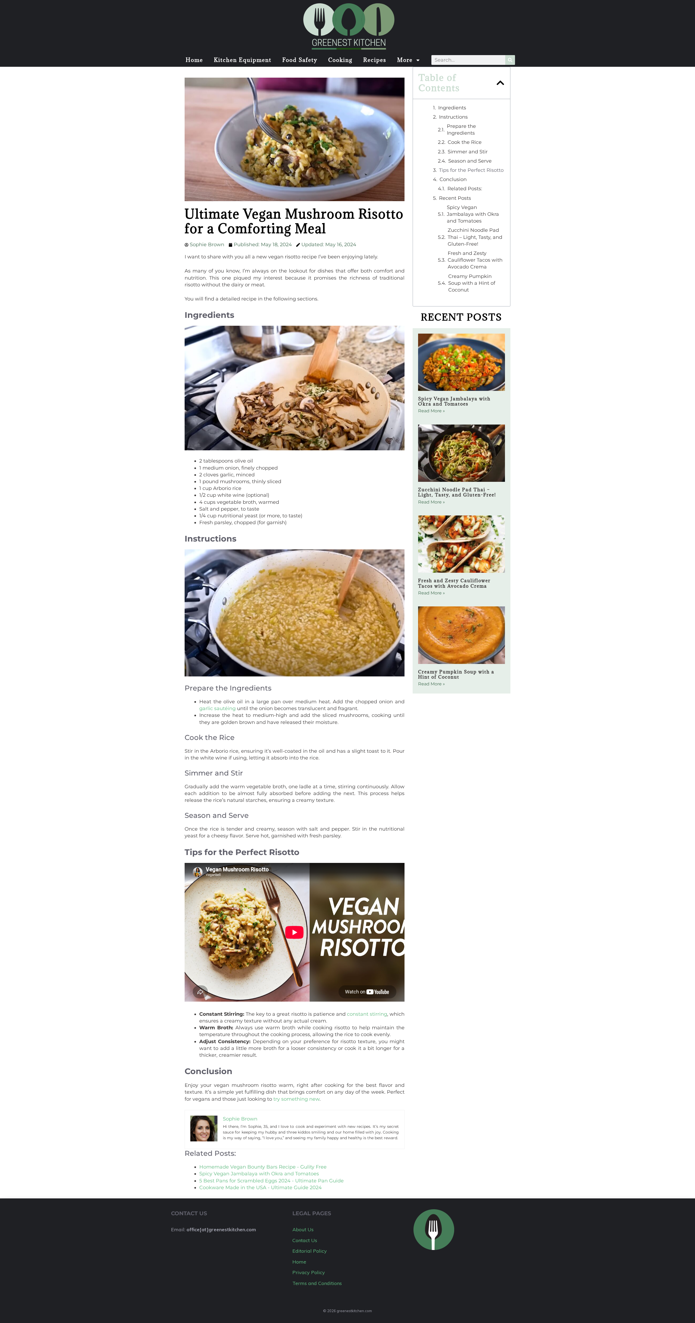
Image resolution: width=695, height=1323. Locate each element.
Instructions (453, 117)
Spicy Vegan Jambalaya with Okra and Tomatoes (473, 214)
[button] (500, 82)
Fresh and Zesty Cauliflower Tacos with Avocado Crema (475, 260)
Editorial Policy (309, 1251)
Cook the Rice (465, 142)
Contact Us (304, 1240)
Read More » (431, 410)
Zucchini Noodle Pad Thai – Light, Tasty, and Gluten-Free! (475, 237)
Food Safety (299, 60)
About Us (303, 1229)
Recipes (374, 60)
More (405, 60)
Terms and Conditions (317, 1283)
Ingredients (452, 108)
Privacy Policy (308, 1272)
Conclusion (453, 179)
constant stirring (367, 1014)
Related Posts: (464, 189)
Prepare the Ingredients (461, 129)
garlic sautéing (217, 708)
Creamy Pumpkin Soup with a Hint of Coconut (471, 283)
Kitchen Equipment (242, 60)
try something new (296, 1099)
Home (194, 60)
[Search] (510, 60)
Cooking (340, 60)
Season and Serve (470, 161)
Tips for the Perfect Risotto (471, 170)
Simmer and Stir (468, 152)
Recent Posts (455, 198)
